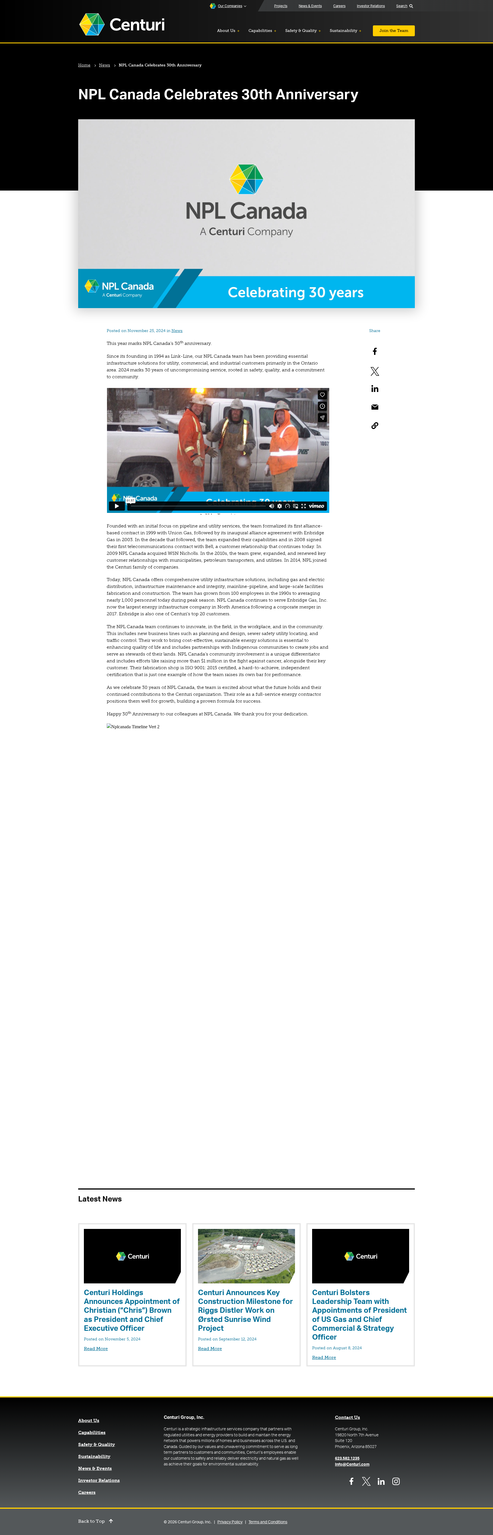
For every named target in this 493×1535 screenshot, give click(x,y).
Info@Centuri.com (352, 1465)
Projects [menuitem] (280, 6)
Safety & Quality (96, 1444)
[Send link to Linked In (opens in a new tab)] (375, 388)
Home (84, 65)
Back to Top (91, 1521)
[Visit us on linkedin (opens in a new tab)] (381, 1481)
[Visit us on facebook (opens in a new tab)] (351, 1481)
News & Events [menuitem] (310, 6)
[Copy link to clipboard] (375, 425)
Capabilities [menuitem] (260, 30)
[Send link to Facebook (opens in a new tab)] (375, 351)
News (104, 65)
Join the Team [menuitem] (393, 30)
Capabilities (92, 1432)
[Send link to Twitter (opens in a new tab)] (375, 370)
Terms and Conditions (267, 1522)
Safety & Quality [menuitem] (301, 30)
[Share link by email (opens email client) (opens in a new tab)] (375, 407)
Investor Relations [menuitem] (371, 6)
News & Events (95, 1468)
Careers (87, 1492)
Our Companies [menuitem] (230, 6)
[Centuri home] (122, 24)
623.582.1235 (347, 1459)
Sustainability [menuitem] (343, 30)
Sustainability (94, 1456)
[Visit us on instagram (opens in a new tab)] (396, 1481)
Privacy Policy (230, 1522)
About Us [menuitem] (226, 30)
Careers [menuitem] (339, 6)
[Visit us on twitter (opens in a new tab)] (366, 1481)
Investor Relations (99, 1480)
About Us (88, 1420)
